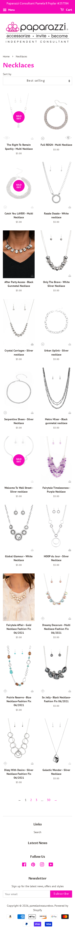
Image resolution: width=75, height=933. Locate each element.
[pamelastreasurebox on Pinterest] (33, 865)
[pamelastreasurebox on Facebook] (24, 865)
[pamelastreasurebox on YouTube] (51, 865)
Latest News (37, 843)
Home (6, 56)
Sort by (7, 74)
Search (37, 832)
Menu (11, 10)
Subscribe (61, 894)
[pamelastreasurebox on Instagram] (42, 865)
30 (48, 800)
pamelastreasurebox (41, 905)
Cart (68, 10)
